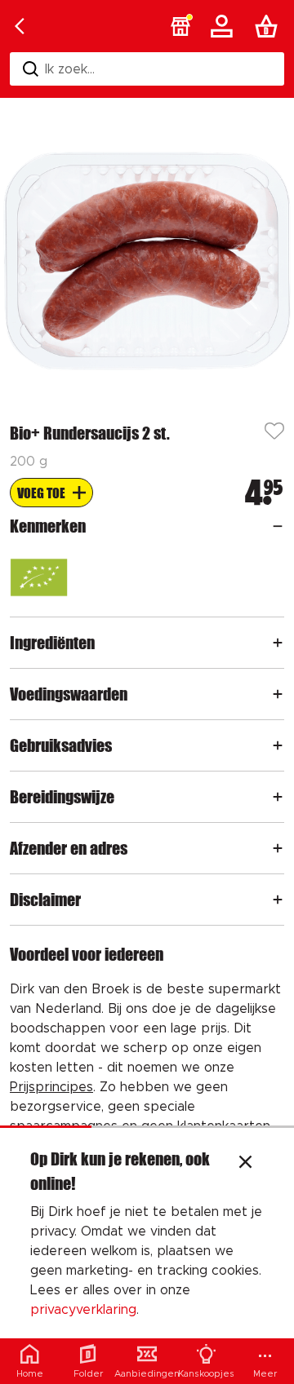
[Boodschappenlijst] (269, 26)
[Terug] (19, 26)
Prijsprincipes (51, 1087)
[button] (180, 26)
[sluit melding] (245, 1164)
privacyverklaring (83, 1309)
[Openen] (277, 526)
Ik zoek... (70, 69)
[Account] (224, 26)
